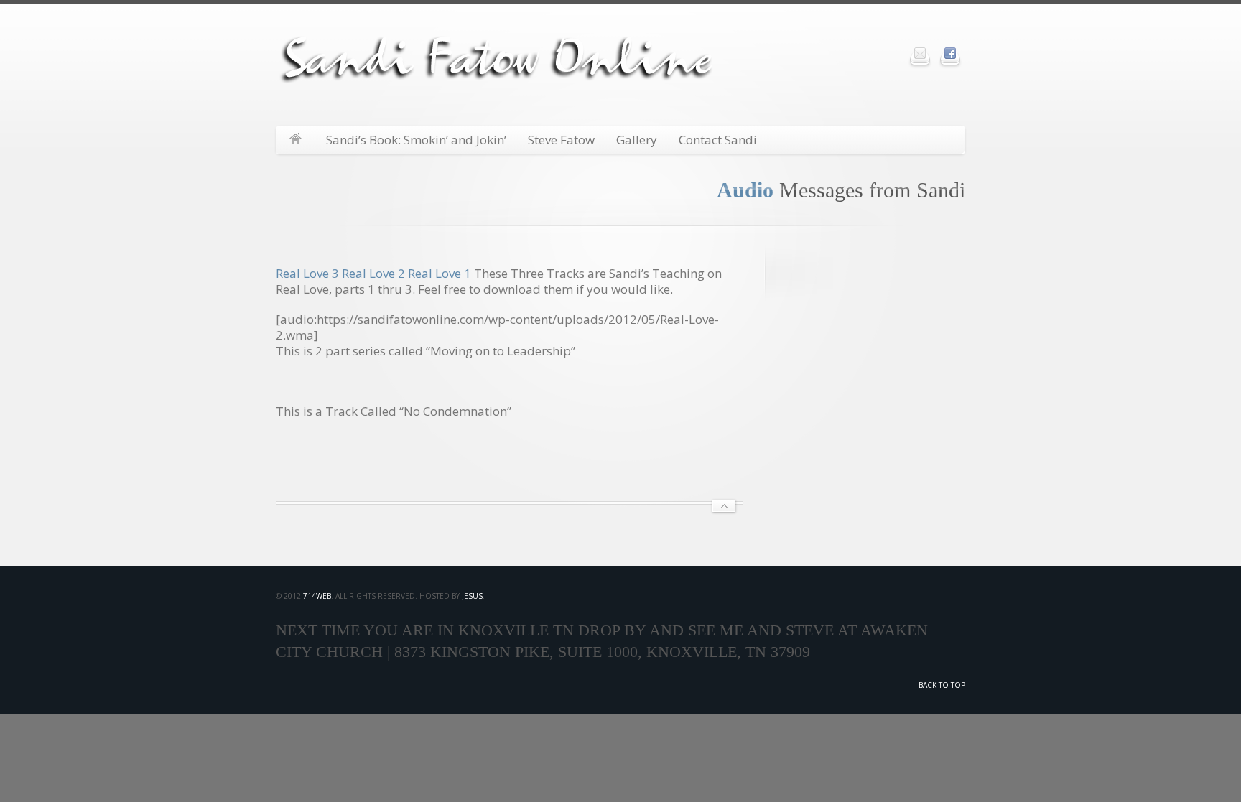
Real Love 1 (439, 273)
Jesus (472, 596)
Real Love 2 (373, 273)
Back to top (942, 685)
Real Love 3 (307, 273)
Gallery (636, 139)
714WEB (317, 596)
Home (295, 140)
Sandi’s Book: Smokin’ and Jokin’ (416, 139)
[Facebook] (950, 52)
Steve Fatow (561, 139)
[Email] (920, 52)
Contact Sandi (718, 139)
